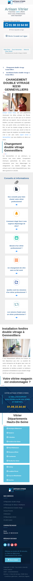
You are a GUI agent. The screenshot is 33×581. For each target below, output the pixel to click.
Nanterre (11, 433)
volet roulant (8, 520)
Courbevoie (12, 456)
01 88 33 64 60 (18, 25)
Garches (11, 480)
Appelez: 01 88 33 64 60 (11, 533)
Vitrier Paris (7, 49)
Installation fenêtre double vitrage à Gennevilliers (17, 74)
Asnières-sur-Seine (14, 441)
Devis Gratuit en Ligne (17, 36)
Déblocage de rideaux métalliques (15, 505)
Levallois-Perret (13, 471)
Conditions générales (11, 576)
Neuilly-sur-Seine (13, 461)
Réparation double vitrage (12, 501)
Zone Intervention (17, 49)
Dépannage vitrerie (10, 517)
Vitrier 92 (26, 49)
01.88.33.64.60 (16, 406)
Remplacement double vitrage (13, 508)
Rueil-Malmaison (13, 447)
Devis (5, 531)
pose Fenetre (9, 511)
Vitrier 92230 (8, 51)
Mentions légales (24, 576)
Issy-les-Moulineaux (14, 475)
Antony (10, 467)
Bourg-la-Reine (13, 452)
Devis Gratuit (13, 560)
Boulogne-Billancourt (15, 428)
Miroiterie (7, 514)
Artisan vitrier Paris (9, 113)
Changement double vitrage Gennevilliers (14, 68)
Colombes (11, 437)
